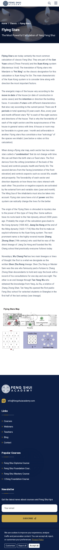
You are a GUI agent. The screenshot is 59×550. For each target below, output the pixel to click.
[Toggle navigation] (55, 3)
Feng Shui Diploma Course (16, 463)
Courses (7, 421)
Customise (10, 546)
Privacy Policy (38, 540)
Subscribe (28, 518)
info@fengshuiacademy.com (21, 401)
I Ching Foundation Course (16, 479)
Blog (5, 437)
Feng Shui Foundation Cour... (17, 468)
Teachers (8, 432)
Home (4, 23)
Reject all (22, 546)
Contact (7, 442)
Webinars (8, 426)
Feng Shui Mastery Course (16, 473)
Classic (13, 23)
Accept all (34, 546)
